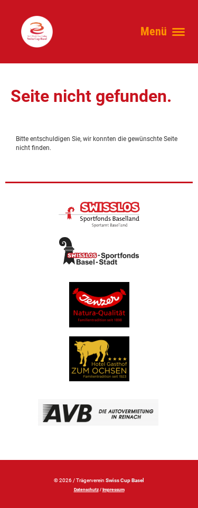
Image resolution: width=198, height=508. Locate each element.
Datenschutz (86, 489)
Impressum (113, 489)
